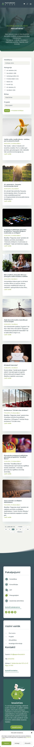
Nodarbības (13, 579)
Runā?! (9, 84)
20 (28, 529)
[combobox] (17, 98)
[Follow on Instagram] (9, 612)
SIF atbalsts (11, 87)
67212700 (11, 659)
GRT (10, 590)
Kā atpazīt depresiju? (11, 365)
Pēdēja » (20, 531)
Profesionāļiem (16, 143)
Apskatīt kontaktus (11, 670)
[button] (31, 732)
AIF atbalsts (11, 70)
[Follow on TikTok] (6, 612)
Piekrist (6, 743)
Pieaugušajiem (14, 595)
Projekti (11, 636)
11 (9, 529)
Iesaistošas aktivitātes (16, 601)
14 (20, 529)
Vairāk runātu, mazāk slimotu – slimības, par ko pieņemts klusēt (17, 140)
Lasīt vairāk (7, 154)
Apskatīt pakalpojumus (12, 607)
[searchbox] (17, 97)
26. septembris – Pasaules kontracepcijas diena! (12, 185)
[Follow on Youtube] (15, 612)
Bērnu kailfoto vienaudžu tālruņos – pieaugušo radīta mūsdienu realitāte (16, 275)
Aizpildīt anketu (16, 727)
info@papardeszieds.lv (17, 654)
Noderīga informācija (15, 643)
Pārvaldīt (27, 743)
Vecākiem (14, 279)
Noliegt (17, 743)
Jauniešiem (15, 188)
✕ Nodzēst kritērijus (17, 110)
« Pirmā (19, 526)
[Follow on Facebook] (12, 612)
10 (6, 529)
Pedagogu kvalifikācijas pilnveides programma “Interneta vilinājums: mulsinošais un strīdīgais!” (15, 231)
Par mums (12, 633)
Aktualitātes (13, 640)
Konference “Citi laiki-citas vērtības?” (16, 410)
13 (16, 529)
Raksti (9, 81)
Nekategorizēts (12, 76)
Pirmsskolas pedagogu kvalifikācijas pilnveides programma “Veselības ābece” (16, 457)
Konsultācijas (13, 584)
